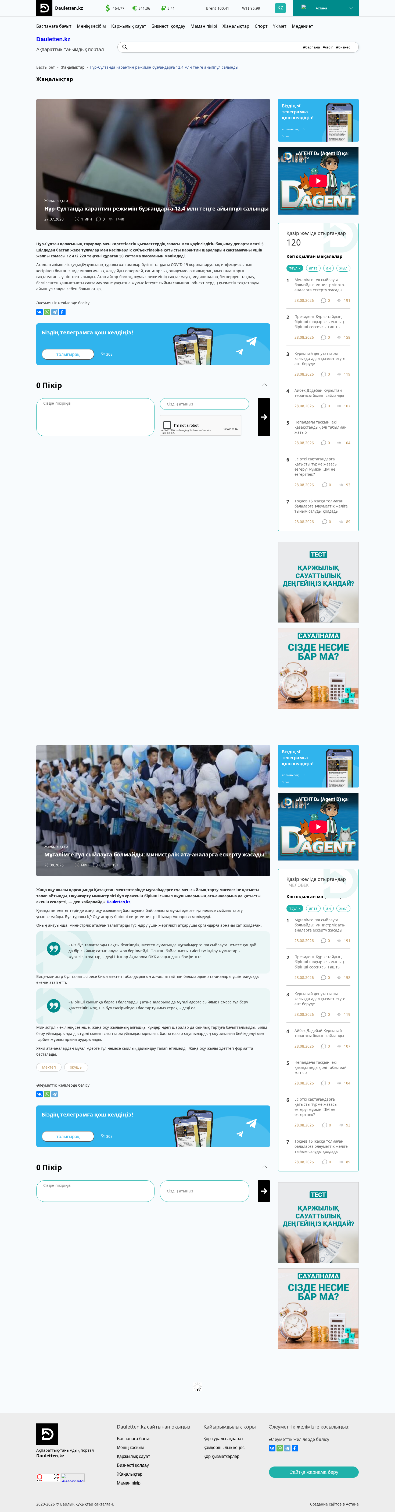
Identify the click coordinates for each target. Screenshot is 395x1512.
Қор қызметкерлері (221, 1456)
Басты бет (45, 67)
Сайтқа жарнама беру (313, 1472)
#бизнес (343, 47)
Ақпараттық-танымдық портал (65, 1450)
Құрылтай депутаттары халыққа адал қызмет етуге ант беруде (320, 358)
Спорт (261, 26)
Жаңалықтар (235, 26)
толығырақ (68, 354)
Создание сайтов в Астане (334, 1504)
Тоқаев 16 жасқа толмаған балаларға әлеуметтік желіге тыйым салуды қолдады (321, 506)
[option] (115, 8)
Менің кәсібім (91, 26)
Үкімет (279, 26)
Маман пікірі (204, 26)
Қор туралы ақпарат (223, 1438)
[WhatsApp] (47, 312)
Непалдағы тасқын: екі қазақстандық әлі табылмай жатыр (321, 427)
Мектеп (49, 1067)
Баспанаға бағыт (53, 26)
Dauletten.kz (53, 39)
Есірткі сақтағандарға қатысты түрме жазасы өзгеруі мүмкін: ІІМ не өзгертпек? (316, 466)
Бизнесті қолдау (168, 26)
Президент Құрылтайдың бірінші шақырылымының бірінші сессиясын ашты (319, 321)
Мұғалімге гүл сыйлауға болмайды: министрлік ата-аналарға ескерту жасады (320, 284)
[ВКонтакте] (39, 312)
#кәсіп (328, 47)
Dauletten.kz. (119, 901)
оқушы (76, 1067)
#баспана (311, 47)
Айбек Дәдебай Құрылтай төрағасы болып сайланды (319, 393)
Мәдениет (302, 26)
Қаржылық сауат (128, 26)
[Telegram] (54, 312)
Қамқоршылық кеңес (224, 1447)
